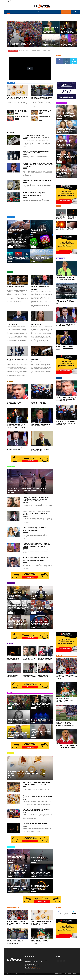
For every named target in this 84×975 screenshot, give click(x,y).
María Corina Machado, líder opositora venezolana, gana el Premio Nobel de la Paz (18, 734)
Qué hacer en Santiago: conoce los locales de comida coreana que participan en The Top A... (37, 796)
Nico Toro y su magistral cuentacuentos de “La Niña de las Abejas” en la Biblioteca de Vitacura (17, 595)
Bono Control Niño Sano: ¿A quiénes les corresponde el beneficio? (36, 151)
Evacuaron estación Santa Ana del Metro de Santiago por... (41, 98)
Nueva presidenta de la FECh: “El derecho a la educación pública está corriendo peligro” (17, 704)
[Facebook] (8, 1)
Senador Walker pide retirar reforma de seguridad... (40, 425)
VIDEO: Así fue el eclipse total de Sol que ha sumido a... (71, 217)
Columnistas (9, 284)
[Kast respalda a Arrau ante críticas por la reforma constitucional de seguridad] (68, 27)
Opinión (29, 12)
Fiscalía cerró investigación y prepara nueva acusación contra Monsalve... (17, 402)
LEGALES (68, 0)
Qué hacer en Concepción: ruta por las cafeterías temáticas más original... (41, 923)
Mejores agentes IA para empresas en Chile (39, 230)
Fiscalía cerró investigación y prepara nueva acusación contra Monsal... (66, 399)
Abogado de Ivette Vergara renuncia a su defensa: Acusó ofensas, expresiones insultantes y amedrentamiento (36, 559)
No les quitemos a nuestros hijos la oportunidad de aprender (40, 288)
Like (59, 58)
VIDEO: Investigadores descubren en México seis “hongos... (60, 217)
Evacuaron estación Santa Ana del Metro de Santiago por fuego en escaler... (17, 942)
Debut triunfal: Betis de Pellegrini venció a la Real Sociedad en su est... (40, 942)
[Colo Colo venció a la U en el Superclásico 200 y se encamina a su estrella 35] (24, 34)
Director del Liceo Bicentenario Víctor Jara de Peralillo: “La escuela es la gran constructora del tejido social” (41, 594)
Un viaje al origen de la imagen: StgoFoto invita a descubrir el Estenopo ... (30, 675)
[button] (75, 12)
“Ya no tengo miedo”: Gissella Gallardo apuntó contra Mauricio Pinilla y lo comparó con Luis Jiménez (36, 499)
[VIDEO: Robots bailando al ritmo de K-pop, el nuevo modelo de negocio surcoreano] (30, 481)
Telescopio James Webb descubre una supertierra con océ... (72, 229)
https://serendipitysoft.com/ (28, 973)
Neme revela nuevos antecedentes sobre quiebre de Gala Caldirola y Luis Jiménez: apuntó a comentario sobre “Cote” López (66, 171)
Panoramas (25, 655)
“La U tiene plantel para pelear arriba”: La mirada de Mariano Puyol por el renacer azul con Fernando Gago (41, 609)
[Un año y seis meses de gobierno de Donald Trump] (17, 316)
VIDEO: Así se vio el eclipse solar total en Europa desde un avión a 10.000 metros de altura (41, 873)
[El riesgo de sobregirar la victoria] (17, 280)
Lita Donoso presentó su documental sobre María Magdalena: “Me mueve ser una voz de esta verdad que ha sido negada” (18, 623)
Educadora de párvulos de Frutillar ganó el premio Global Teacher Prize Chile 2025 (41, 719)
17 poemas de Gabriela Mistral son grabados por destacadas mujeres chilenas (18, 719)
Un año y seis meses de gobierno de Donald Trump (17, 323)
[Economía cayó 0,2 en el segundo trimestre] (13, 185)
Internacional (59, 275)
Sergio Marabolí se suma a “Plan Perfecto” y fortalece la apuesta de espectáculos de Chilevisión (37, 513)
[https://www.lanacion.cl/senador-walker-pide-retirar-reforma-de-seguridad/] (42, 415)
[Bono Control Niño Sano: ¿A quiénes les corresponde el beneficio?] (13, 155)
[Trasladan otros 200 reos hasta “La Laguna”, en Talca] (51, 40)
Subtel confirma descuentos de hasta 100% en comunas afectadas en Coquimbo (17, 229)
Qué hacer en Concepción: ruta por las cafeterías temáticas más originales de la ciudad (26, 773)
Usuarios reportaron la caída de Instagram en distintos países (41, 244)
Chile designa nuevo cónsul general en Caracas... (16, 448)
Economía (36, 12)
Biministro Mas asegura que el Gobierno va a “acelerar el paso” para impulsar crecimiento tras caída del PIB (38, 165)
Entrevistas (10, 598)
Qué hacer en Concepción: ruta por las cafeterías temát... (17, 98)
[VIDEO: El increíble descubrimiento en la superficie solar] (61, 224)
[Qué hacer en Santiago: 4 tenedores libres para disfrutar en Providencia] (13, 813)
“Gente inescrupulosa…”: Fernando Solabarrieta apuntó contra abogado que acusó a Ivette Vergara (37, 529)
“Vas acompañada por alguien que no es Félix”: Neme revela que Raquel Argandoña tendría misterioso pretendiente (37, 544)
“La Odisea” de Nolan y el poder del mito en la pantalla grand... (13, 675)
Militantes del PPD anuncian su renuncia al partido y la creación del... (66, 423)
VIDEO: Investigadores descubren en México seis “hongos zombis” (39, 859)
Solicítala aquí (37, 968)
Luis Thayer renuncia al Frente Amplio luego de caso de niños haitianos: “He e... (41, 449)
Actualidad (14, 12)
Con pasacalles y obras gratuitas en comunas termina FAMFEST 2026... (13, 658)
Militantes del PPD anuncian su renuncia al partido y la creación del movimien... (41, 402)
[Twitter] (12, 1)
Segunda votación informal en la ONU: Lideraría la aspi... (35, 50)
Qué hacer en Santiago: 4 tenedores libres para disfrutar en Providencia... (36, 810)
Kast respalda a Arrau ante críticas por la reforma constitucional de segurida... (16, 426)
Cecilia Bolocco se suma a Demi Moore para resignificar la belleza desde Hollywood (41, 705)
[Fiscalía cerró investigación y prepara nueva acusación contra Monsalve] (10, 118)
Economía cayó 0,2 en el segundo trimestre (37, 180)
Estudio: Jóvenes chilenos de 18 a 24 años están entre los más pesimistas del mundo (18, 888)
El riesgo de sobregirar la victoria (15, 287)
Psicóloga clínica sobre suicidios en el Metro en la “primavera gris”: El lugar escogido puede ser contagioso (41, 624)
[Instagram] (10, 1)
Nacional (62, 28)
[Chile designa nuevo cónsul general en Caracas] (66, 315)
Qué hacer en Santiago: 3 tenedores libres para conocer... (45, 111)
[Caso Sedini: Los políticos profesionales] (42, 316)
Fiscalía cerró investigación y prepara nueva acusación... (21, 117)
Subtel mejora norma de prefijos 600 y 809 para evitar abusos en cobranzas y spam (17, 258)
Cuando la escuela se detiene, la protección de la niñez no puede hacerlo (17, 359)
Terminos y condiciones (60, 973)
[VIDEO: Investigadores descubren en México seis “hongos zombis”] (61, 212)
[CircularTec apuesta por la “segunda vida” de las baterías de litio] (41, 256)
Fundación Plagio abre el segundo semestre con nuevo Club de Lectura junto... (29, 659)
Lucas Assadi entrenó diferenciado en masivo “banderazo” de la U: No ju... (65, 724)
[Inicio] (8, 12)
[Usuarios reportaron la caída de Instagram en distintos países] (41, 241)
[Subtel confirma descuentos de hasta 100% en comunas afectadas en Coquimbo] (18, 227)
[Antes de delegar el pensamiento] (42, 351)
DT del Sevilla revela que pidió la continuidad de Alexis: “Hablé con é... (66, 747)
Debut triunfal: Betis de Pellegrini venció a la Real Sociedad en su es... (64, 700)
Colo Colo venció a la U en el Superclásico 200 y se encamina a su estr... (66, 677)
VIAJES (59, 12)
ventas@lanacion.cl (33, 967)
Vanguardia (51, 12)
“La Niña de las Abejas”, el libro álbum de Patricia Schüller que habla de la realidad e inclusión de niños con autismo (41, 732)
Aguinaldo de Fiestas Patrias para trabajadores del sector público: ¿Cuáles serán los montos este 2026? (36, 194)
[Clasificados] (66, 194)
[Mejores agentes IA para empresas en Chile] (41, 227)
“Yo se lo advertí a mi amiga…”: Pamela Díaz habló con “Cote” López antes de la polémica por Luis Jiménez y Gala (66, 157)
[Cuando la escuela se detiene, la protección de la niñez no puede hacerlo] (17, 351)
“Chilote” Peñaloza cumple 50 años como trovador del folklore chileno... (44, 675)
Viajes (8, 95)
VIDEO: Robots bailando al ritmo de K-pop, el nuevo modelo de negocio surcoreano (27, 489)
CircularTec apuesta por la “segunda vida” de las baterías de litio (41, 258)
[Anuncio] (30, 458)
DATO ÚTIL (22, 12)
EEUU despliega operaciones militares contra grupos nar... (66, 301)
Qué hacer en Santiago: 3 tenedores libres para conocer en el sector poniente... (36, 783)
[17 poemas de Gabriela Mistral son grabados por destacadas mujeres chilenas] (18, 717)
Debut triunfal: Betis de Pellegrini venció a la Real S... (21, 111)
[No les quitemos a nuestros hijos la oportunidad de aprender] (42, 280)
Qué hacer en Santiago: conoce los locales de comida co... (44, 118)
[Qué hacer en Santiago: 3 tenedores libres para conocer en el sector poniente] (34, 112)
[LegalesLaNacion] (66, 98)
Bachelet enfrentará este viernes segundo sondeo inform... (65, 348)
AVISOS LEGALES (66, 12)
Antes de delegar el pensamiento (37, 358)
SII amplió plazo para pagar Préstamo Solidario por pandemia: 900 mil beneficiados (37, 136)
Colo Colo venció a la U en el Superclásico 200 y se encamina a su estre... (17, 923)
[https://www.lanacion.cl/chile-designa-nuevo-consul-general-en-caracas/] (17, 438)
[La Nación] (42, 6)
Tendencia (33, 232)
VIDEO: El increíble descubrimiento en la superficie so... (60, 229)
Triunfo (44, 12)
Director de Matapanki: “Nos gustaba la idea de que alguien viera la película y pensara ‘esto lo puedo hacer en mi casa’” (18, 608)
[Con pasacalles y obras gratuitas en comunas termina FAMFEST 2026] (13, 828)
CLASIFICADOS (74, 0)
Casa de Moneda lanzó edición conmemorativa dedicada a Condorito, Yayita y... (45, 659)
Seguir (66, 58)
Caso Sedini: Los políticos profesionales (39, 323)
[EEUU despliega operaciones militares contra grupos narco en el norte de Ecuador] (66, 291)
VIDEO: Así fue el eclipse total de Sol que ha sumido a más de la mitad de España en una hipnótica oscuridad (41, 887)
